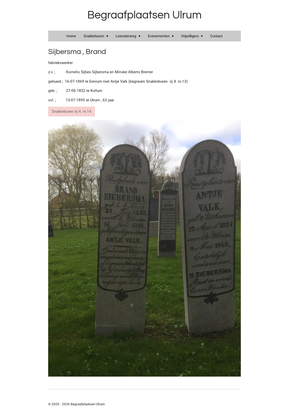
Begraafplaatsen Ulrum (144, 15)
